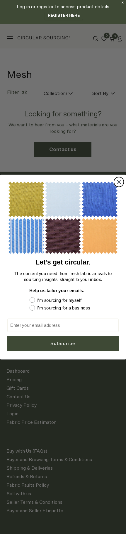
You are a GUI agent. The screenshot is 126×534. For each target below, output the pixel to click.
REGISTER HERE (64, 16)
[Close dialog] (119, 182)
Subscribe (63, 343)
